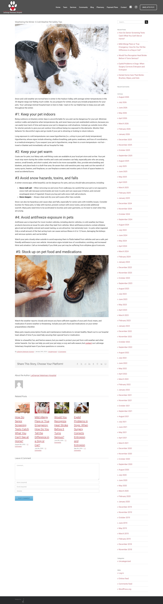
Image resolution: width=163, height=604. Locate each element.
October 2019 (124, 517)
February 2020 (125, 496)
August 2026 (124, 97)
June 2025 (123, 171)
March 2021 (124, 443)
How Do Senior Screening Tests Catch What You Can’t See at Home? (22, 429)
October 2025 (124, 150)
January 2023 (124, 326)
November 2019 (125, 512)
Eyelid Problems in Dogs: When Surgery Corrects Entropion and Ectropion (132, 67)
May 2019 (123, 528)
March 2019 (124, 533)
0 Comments (62, 351)
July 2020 (123, 475)
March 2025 (124, 187)
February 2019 (125, 539)
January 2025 (124, 198)
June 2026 (123, 108)
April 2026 (123, 118)
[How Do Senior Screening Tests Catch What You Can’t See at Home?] (22, 403)
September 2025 (125, 155)
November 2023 (125, 273)
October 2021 (124, 406)
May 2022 (123, 368)
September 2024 (125, 219)
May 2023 (123, 304)
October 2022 (124, 342)
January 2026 (124, 134)
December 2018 (125, 544)
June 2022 (123, 363)
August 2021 (124, 416)
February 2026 (125, 129)
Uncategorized (52, 351)
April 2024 (123, 246)
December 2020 (125, 448)
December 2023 (125, 267)
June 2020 (123, 480)
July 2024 (123, 230)
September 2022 (125, 347)
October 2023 (124, 278)
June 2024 (123, 235)
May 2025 (123, 177)
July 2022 (123, 358)
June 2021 (123, 427)
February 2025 (125, 193)
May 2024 (123, 241)
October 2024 (124, 214)
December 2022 (125, 331)
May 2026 (123, 113)
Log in (121, 573)
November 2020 (125, 454)
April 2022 (123, 374)
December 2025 (125, 139)
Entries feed (124, 578)
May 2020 (123, 485)
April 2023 (123, 310)
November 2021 (125, 400)
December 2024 (125, 203)
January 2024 (124, 262)
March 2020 (124, 491)
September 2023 (125, 283)
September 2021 (125, 411)
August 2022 (124, 352)
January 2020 (124, 501)
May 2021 (123, 432)
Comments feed (125, 584)
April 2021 (123, 438)
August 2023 (124, 288)
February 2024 (125, 257)
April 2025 (123, 182)
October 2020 (124, 459)
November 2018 (125, 549)
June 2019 (123, 523)
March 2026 (124, 123)
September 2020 (125, 464)
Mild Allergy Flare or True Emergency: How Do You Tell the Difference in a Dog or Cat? (132, 47)
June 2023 (123, 299)
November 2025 (125, 145)
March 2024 (124, 251)
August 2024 (124, 225)
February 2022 (125, 384)
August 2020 (124, 470)
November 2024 (125, 209)
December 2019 (125, 507)
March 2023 (124, 315)
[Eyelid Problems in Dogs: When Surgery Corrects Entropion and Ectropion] (81, 403)
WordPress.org (125, 589)
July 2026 (123, 102)
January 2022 (124, 390)
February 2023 (125, 320)
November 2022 (125, 336)
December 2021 (125, 395)
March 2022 (124, 379)
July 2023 (123, 294)
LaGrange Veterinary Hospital (25, 351)
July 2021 (123, 422)
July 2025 (123, 166)
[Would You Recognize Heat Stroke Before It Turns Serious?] (61, 403)
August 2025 (124, 161)
